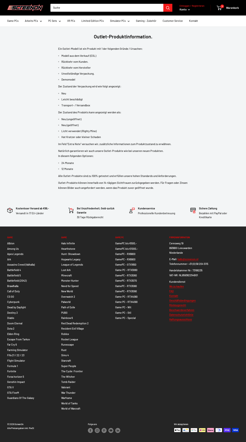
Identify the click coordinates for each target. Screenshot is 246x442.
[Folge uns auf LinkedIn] (117, 430)
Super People (68, 366)
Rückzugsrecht (177, 305)
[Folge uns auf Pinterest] (104, 430)
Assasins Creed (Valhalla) (21, 264)
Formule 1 (12, 366)
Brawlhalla (12, 286)
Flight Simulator (16, 360)
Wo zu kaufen (176, 286)
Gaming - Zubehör (146, 20)
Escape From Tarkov (18, 339)
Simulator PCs (118, 20)
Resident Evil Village (72, 328)
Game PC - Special (125, 317)
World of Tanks (69, 403)
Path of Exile (68, 307)
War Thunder (68, 392)
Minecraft (66, 275)
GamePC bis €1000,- (126, 248)
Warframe (66, 397)
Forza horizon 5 (15, 376)
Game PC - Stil (123, 312)
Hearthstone (68, 248)
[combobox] (106, 8)
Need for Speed (70, 286)
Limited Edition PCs (92, 20)
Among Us (13, 248)
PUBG (64, 312)
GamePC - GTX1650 (125, 264)
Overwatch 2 (68, 296)
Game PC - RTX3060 (126, 270)
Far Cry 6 (12, 344)
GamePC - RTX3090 (126, 291)
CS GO (10, 296)
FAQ (171, 291)
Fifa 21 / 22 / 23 (15, 355)
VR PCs (71, 20)
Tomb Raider (68, 381)
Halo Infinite (68, 243)
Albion (10, 243)
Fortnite (11, 371)
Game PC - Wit (123, 307)
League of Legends (72, 264)
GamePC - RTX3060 (126, 275)
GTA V (10, 387)
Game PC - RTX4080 (126, 296)
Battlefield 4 (14, 270)
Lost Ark (66, 270)
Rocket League (69, 339)
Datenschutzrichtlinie (181, 314)
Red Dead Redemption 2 (75, 323)
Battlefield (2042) (17, 280)
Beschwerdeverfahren (181, 310)
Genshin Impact (16, 381)
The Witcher (68, 376)
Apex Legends (15, 254)
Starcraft (66, 360)
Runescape (67, 344)
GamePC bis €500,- (126, 243)
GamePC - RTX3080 (126, 286)
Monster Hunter (70, 280)
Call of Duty (13, 291)
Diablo (10, 317)
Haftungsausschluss (180, 319)
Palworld (66, 301)
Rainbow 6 (67, 317)
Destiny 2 (12, 312)
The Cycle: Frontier (72, 371)
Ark (9, 259)
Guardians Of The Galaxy (20, 397)
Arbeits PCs (31, 20)
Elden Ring (13, 334)
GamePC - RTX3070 (126, 280)
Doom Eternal (14, 323)
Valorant (65, 387)
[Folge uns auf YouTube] (110, 430)
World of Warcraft (70, 408)
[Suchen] (167, 8)
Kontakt (193, 20)
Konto (183, 9)
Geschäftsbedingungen (182, 300)
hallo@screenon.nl (188, 259)
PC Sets (52, 20)
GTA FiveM (13, 392)
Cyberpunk (13, 301)
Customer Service (173, 20)
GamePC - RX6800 (125, 254)
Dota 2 (10, 328)
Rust (63, 350)
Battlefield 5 (14, 275)
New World (67, 291)
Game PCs (13, 20)
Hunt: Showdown (70, 254)
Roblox (65, 334)
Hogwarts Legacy (70, 259)
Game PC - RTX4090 (126, 301)
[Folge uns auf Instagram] (97, 430)
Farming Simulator (17, 350)
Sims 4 (65, 355)
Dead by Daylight (16, 307)
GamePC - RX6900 (125, 259)
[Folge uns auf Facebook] (90, 430)
